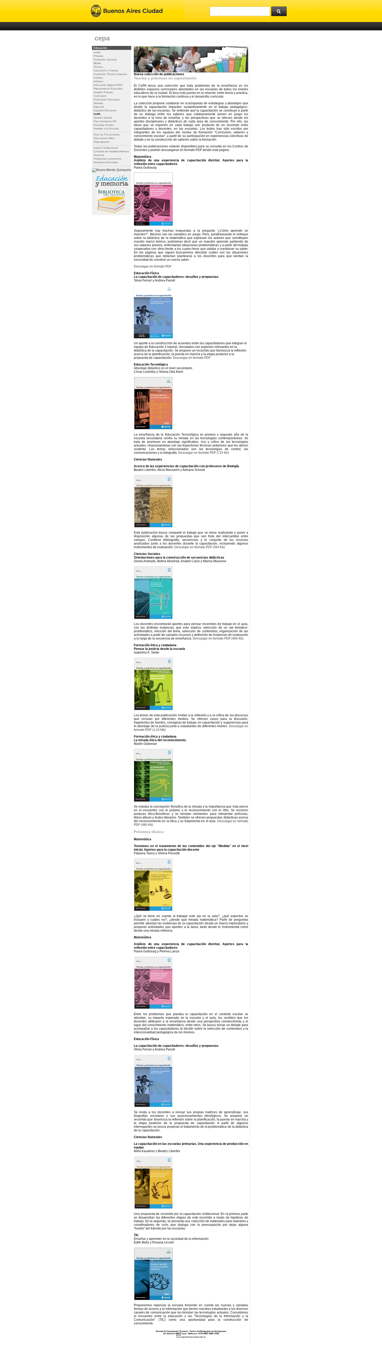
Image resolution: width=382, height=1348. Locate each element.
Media (97, 63)
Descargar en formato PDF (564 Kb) (199, 547)
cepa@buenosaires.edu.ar (193, 1337)
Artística (98, 81)
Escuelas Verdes (104, 124)
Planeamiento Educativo (108, 88)
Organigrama (101, 141)
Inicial (97, 52)
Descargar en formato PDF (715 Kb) (203, 453)
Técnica (98, 66)
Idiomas (98, 103)
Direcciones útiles (104, 138)
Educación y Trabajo (106, 70)
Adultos (98, 77)
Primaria (98, 55)
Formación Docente (105, 59)
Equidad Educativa (105, 110)
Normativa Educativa (106, 162)
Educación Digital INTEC (108, 85)
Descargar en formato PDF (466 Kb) (218, 638)
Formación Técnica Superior (110, 74)
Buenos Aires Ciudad (126, 11)
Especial (99, 106)
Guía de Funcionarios (107, 134)
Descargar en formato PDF (153, 266)
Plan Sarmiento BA (105, 121)
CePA (97, 114)
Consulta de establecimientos (111, 151)
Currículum (100, 95)
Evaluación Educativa (107, 99)
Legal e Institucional (106, 147)
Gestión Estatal (103, 117)
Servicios (99, 155)
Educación (100, 47)
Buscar (280, 10)
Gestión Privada (103, 92)
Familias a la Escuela (106, 128)
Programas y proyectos (107, 158)
